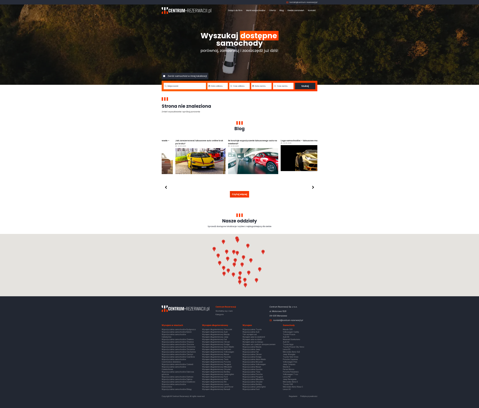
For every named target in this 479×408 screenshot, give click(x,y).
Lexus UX (287, 389)
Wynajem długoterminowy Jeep (215, 337)
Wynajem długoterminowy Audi (215, 332)
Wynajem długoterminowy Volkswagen (218, 352)
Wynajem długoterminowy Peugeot (216, 364)
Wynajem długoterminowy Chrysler (216, 369)
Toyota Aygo (288, 344)
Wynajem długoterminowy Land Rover (217, 387)
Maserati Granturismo (291, 339)
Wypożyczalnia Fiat (250, 352)
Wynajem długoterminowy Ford (215, 377)
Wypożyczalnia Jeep (251, 349)
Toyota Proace (289, 334)
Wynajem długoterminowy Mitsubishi (217, 367)
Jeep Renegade (290, 379)
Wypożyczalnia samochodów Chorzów (178, 344)
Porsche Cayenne (290, 359)
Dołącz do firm (235, 10)
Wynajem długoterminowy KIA (214, 382)
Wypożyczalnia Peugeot (252, 377)
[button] (250, 260)
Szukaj (305, 86)
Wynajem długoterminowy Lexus (215, 384)
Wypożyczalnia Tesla (251, 372)
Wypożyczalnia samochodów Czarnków (178, 357)
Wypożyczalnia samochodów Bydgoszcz (179, 329)
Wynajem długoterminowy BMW (215, 379)
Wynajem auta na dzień (252, 339)
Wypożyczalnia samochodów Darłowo (177, 377)
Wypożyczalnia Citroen (252, 354)
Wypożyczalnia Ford (250, 389)
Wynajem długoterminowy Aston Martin (218, 347)
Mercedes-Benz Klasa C (293, 387)
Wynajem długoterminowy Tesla (215, 359)
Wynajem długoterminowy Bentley (216, 372)
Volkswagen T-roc (290, 374)
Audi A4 (286, 342)
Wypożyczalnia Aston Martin (254, 359)
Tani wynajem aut (249, 334)
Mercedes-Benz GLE (291, 352)
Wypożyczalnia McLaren (252, 362)
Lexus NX (287, 377)
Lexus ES (286, 349)
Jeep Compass (289, 364)
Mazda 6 (286, 367)
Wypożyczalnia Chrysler (252, 382)
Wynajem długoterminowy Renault (216, 389)
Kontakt (312, 10)
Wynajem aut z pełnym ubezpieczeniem (258, 344)
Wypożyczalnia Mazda (251, 347)
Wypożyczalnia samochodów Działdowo (178, 382)
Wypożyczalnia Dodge (251, 357)
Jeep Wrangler (289, 354)
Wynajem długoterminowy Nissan (215, 354)
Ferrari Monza (288, 369)
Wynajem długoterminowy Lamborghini (218, 374)
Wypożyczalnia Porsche (252, 374)
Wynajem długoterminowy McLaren (216, 349)
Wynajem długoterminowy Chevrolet (217, 329)
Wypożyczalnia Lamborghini (254, 387)
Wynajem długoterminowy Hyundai (216, 357)
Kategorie (220, 314)
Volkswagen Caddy (291, 332)
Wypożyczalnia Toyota (252, 329)
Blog (281, 10)
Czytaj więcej (239, 194)
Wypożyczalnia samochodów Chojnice (178, 342)
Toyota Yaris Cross (290, 357)
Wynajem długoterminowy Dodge (216, 344)
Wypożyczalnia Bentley (252, 384)
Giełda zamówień (295, 10)
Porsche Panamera (291, 372)
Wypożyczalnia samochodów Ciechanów (179, 352)
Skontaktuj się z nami (224, 311)
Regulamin (293, 396)
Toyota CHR (288, 384)
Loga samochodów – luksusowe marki (286, 140)
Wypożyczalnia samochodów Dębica (177, 379)
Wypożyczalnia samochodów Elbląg (176, 389)
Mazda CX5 (288, 329)
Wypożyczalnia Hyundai (252, 369)
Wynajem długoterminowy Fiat (214, 339)
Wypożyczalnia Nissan (251, 367)
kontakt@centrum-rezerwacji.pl (303, 2)
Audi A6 (286, 337)
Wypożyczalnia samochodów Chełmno (178, 339)
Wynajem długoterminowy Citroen (216, 342)
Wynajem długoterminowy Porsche (216, 362)
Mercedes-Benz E (290, 382)
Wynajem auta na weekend (253, 337)
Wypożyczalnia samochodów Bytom (177, 332)
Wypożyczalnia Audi (250, 332)
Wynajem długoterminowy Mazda (216, 334)
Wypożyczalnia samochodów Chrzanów (178, 349)
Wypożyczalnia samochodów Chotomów (178, 347)
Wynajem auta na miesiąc (252, 342)
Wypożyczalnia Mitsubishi (253, 379)
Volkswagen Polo (290, 362)
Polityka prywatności (308, 396)
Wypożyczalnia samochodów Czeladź (177, 364)
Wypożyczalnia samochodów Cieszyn (177, 354)
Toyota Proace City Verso (293, 347)
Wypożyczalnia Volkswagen (254, 364)
